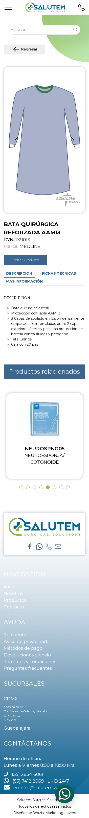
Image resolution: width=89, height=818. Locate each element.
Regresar (29, 49)
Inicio (10, 587)
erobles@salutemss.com (39, 788)
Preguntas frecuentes (28, 668)
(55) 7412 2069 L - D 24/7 (39, 781)
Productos (15, 600)
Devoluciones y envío (27, 655)
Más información (24, 281)
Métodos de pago (23, 648)
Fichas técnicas (59, 273)
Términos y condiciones (30, 661)
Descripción (19, 273)
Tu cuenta (15, 635)
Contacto (14, 607)
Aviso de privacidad (25, 641)
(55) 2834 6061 (27, 774)
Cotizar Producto (25, 260)
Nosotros (13, 593)
